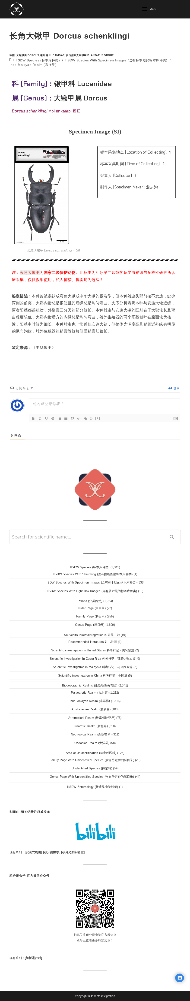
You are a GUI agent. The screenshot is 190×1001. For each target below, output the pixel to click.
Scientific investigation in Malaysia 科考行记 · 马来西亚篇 (93, 667)
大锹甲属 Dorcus (27, 55)
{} (91, 418)
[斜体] (40, 418)
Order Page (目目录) (92, 608)
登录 (176, 388)
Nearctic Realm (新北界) (91, 726)
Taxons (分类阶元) (89, 601)
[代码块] (79, 418)
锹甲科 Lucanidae (52, 55)
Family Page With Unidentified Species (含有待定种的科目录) (92, 760)
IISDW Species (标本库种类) (38, 60)
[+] (97, 418)
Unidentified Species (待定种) (92, 768)
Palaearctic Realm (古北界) (89, 692)
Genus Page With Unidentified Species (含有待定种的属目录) (92, 776)
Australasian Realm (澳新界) (91, 709)
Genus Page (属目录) (89, 624)
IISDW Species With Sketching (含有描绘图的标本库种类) (93, 574)
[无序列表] (66, 418)
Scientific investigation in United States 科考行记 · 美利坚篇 (92, 650)
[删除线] (53, 418)
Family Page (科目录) (91, 616)
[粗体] (33, 418)
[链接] (85, 418)
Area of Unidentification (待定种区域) (91, 753)
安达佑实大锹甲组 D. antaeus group (90, 55)
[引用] (72, 418)
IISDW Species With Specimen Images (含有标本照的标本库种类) (116, 60)
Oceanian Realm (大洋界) (91, 743)
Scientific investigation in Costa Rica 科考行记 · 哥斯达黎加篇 (92, 658)
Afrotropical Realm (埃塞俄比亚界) (91, 718)
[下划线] (46, 418)
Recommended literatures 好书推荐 (92, 642)
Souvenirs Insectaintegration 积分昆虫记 (92, 635)
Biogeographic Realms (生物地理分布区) (89, 685)
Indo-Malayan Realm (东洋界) (33, 65)
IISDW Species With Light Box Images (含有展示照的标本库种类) (92, 591)
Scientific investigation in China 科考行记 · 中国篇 (92, 675)
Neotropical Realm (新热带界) (91, 734)
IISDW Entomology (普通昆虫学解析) (92, 787)
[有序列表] (59, 418)
